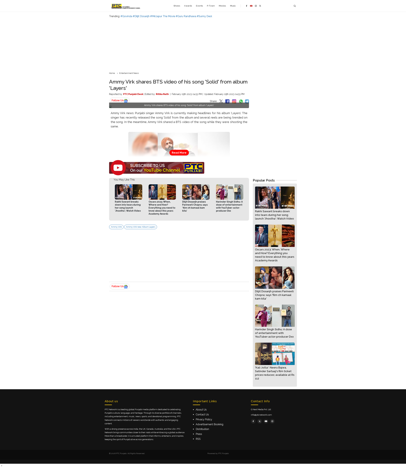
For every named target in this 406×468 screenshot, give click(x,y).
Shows (177, 6)
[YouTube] (251, 6)
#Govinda (126, 16)
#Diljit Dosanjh (141, 16)
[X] (260, 6)
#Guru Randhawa (186, 16)
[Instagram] (256, 6)
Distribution (202, 429)
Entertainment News (129, 73)
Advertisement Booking (209, 424)
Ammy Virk (116, 227)
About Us (201, 409)
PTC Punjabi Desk (133, 94)
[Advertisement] (203, 44)
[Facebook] (247, 6)
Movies (222, 6)
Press (199, 434)
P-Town (211, 6)
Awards (188, 6)
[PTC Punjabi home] (126, 6)
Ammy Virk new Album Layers (140, 227)
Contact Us (202, 414)
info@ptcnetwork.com (261, 415)
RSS (198, 438)
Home (112, 73)
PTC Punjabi (223, 453)
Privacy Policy (204, 419)
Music (233, 6)
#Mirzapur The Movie (162, 16)
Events (199, 6)
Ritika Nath (162, 94)
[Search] (294, 6)
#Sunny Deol (204, 16)
